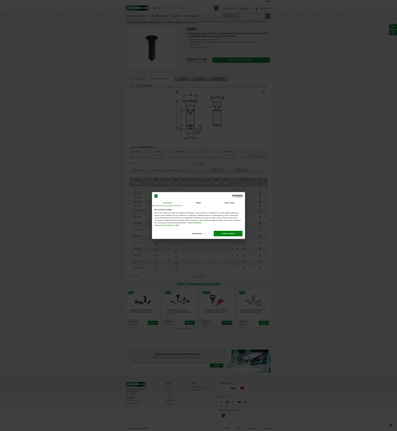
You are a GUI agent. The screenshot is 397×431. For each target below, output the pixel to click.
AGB (177, 225)
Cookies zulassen (228, 233)
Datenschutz (169, 225)
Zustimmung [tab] (167, 203)
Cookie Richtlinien (194, 223)
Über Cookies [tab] (229, 203)
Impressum (158, 225)
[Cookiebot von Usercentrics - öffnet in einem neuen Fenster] (234, 196)
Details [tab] (198, 203)
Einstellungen (197, 233)
